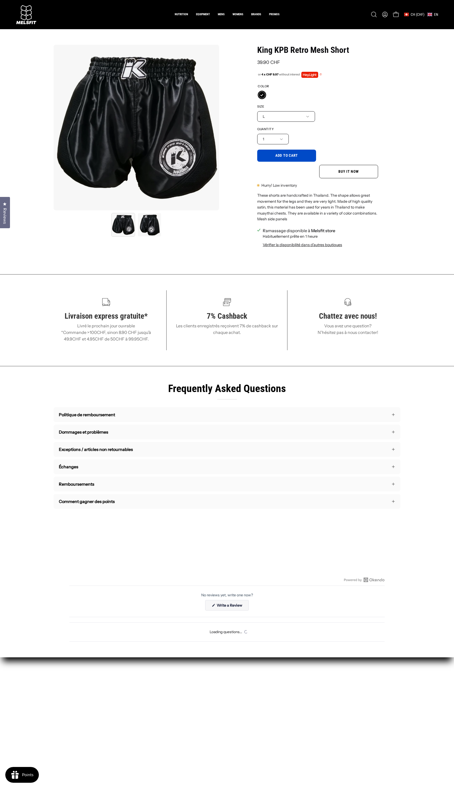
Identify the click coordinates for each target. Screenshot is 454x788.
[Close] (315, 336)
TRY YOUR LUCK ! (287, 418)
